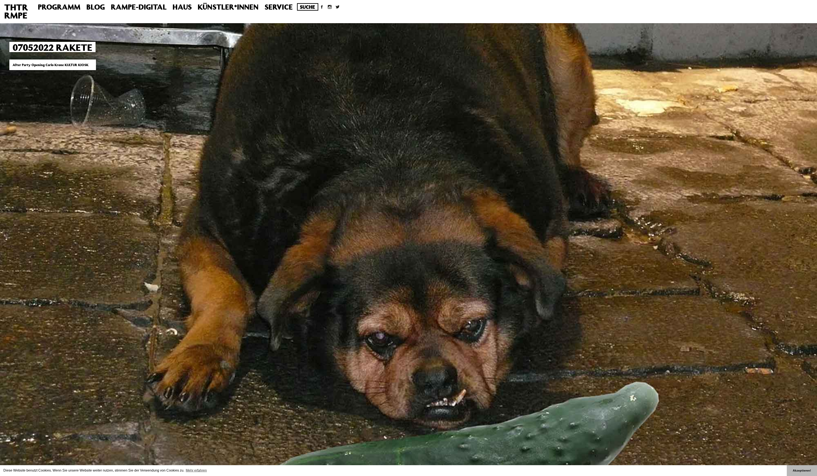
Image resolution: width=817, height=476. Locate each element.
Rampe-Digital (139, 6)
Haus (182, 6)
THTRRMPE (16, 11)
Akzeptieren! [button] (802, 470)
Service (278, 6)
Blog (95, 6)
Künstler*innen (228, 6)
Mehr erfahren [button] (196, 470)
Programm (59, 6)
